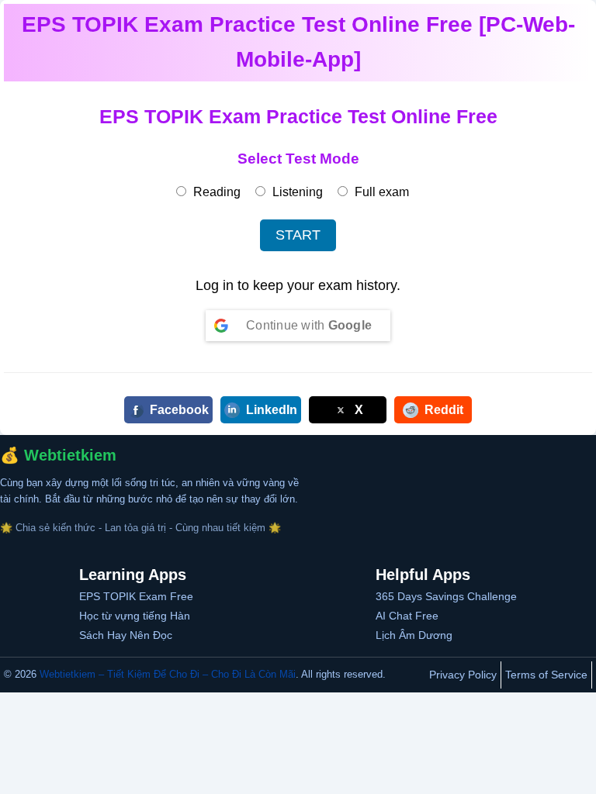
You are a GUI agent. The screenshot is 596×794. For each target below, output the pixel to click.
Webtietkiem (70, 455)
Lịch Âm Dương (414, 635)
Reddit (443, 409)
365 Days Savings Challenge (446, 596)
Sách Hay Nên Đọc (125, 635)
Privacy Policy (463, 674)
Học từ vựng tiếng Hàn (134, 615)
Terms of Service (546, 674)
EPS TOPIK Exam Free (136, 596)
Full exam (380, 191)
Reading (215, 191)
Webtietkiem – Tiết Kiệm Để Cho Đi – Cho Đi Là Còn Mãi (168, 674)
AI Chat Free (407, 615)
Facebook (179, 409)
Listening (296, 191)
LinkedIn (271, 409)
